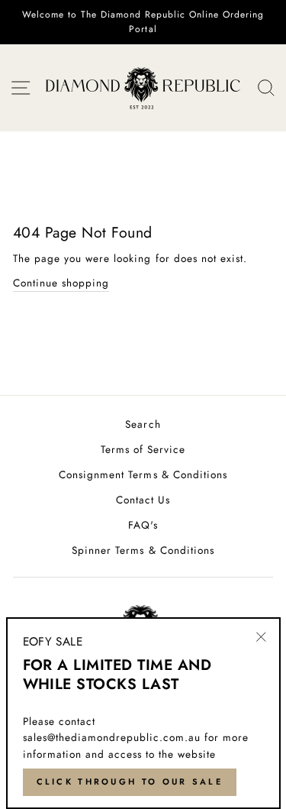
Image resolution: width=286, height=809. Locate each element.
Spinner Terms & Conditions (143, 550)
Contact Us (143, 499)
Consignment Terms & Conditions (143, 474)
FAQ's (143, 524)
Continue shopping (61, 282)
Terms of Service (143, 449)
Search (142, 424)
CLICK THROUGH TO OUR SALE (130, 781)
